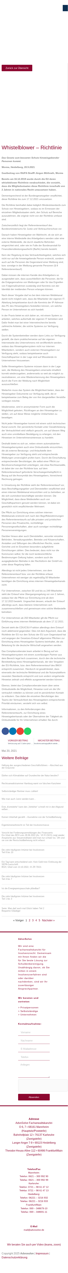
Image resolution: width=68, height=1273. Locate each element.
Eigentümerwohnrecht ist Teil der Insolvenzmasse (25, 825)
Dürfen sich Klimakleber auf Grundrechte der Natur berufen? (30, 775)
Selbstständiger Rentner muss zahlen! (20, 791)
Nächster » (48, 920)
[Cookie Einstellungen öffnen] (6, 1265)
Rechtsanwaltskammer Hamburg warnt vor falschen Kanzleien (31, 783)
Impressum (42, 1253)
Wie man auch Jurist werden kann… (19, 799)
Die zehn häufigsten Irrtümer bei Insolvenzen (23, 851)
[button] (65, 8)
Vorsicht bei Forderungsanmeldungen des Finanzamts (33, 836)
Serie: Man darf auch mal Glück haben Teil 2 (23, 909)
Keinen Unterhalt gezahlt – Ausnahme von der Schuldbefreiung (31, 817)
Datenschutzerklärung (14, 1257)
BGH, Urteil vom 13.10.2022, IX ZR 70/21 (21, 867)
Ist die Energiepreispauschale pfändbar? (21, 888)
